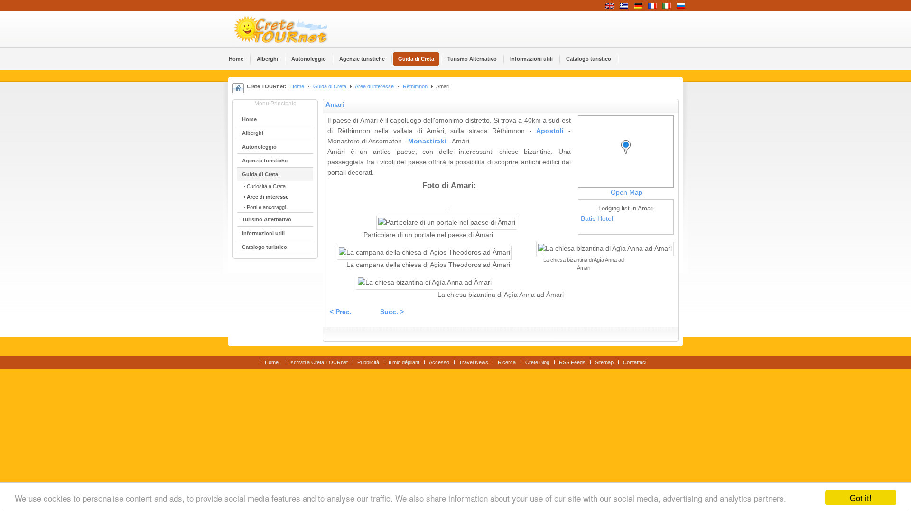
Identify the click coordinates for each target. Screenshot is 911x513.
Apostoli (550, 130)
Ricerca (507, 362)
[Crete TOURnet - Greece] (291, 29)
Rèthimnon (415, 86)
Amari (334, 104)
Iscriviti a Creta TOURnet (318, 362)
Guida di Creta (329, 86)
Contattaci (634, 362)
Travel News (473, 362)
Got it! (861, 498)
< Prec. (341, 311)
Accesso (439, 362)
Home (297, 86)
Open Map (626, 192)
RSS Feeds (572, 362)
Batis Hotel (597, 218)
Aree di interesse (374, 86)
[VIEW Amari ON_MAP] (628, 156)
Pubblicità (368, 362)
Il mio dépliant (404, 362)
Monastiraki (427, 141)
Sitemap (604, 362)
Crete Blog (537, 362)
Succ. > (392, 311)
